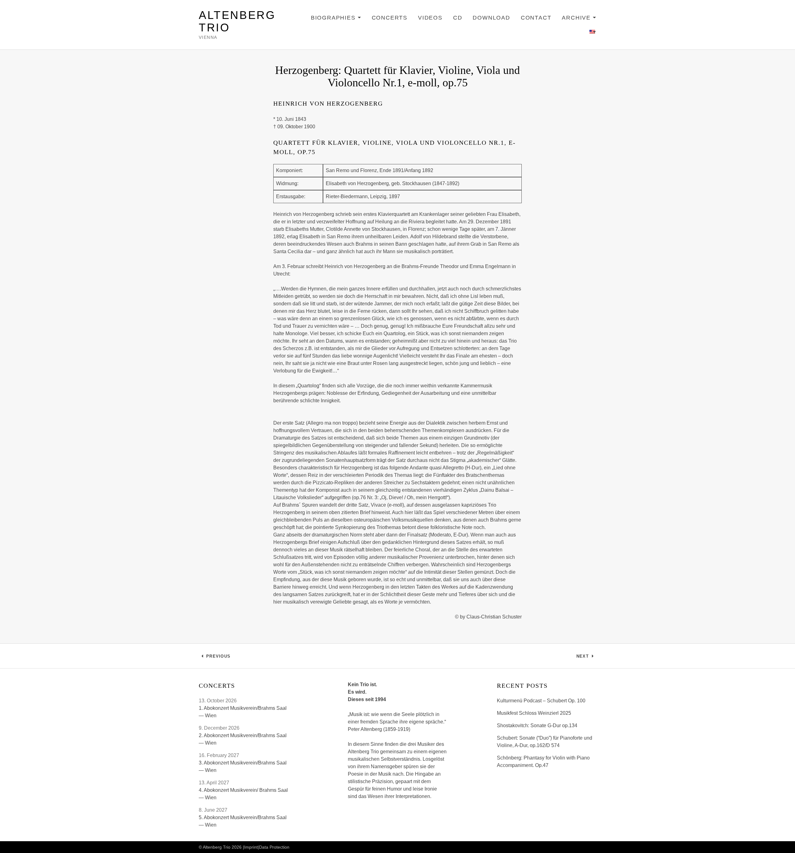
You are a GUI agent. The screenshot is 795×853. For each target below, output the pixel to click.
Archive (579, 19)
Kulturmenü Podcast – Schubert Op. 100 (541, 700)
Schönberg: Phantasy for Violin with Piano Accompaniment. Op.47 (543, 761)
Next (586, 657)
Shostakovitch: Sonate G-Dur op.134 (537, 725)
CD (457, 18)
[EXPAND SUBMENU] (592, 32)
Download (491, 18)
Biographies (336, 19)
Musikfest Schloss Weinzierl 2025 (534, 713)
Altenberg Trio (237, 21)
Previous (218, 657)
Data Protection (274, 847)
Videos (430, 18)
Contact (536, 18)
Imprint (251, 847)
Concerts (389, 18)
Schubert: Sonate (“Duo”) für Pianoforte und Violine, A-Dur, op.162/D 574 (544, 741)
